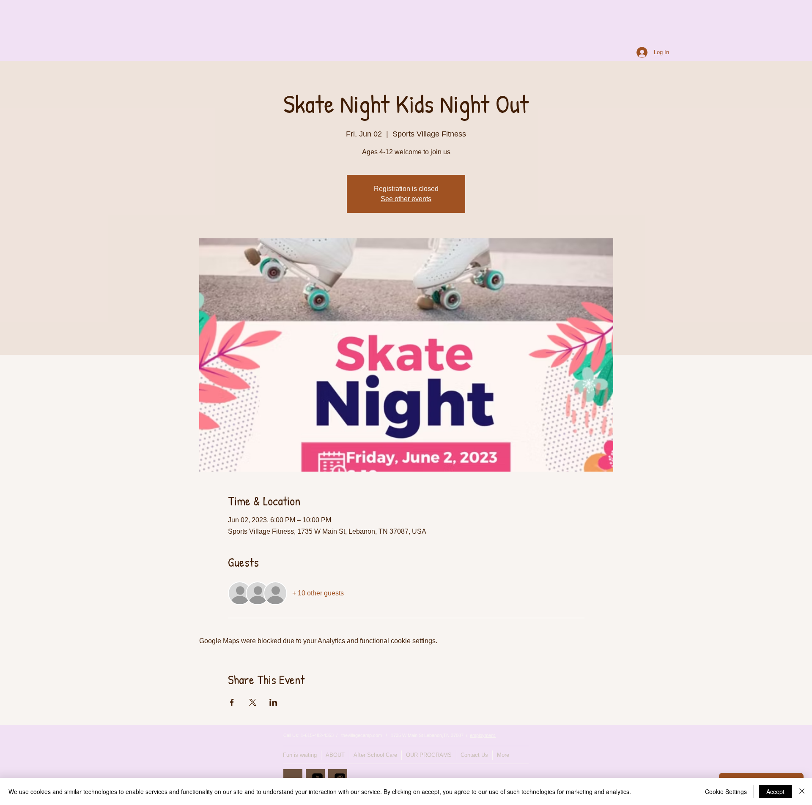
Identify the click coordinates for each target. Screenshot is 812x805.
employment (483, 735)
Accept (775, 791)
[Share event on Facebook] (232, 702)
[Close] (802, 791)
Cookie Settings (726, 791)
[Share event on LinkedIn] (273, 702)
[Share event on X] (253, 702)
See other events (406, 198)
